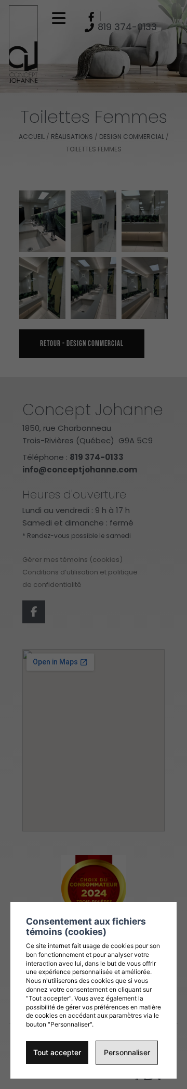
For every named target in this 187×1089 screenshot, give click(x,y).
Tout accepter (57, 1052)
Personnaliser (127, 1052)
